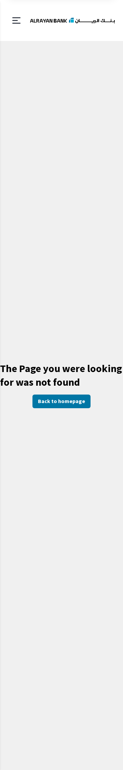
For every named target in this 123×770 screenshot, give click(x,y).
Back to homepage (61, 401)
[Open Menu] (16, 20)
